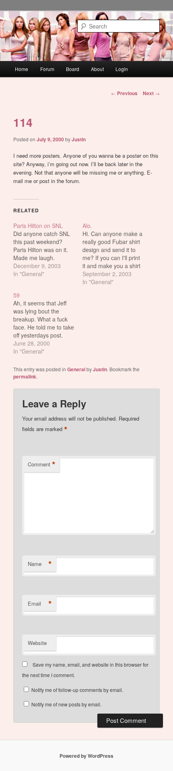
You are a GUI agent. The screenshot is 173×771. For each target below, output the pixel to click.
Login (121, 68)
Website (37, 643)
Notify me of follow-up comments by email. (77, 689)
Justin (79, 139)
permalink (24, 376)
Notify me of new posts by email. (66, 704)
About (97, 68)
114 (23, 122)
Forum (47, 68)
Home (21, 68)
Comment (42, 464)
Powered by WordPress (86, 755)
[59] (47, 323)
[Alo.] (117, 254)
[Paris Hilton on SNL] (47, 250)
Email (40, 603)
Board (72, 68)
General (76, 369)
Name (40, 563)
